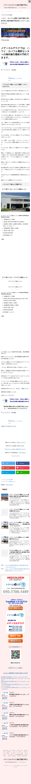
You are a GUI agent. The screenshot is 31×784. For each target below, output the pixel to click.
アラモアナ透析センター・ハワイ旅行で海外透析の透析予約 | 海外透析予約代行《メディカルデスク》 (19, 552)
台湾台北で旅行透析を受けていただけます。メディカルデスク (19, 705)
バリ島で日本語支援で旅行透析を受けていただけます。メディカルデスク (19, 725)
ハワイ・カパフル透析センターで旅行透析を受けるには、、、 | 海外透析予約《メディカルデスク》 (19, 524)
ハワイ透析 (25, 751)
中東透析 (8, 751)
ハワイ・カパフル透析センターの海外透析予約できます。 (19, 538)
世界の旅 (21, 452)
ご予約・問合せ (10, 754)
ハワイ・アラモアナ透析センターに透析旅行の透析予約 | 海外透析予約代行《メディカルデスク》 (19, 496)
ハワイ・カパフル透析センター (9, 481)
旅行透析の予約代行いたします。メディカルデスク (14, 676)
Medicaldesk (5, 750)
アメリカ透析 (6, 753)
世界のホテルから (21, 442)
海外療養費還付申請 (19, 754)
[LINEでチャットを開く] (15, 668)
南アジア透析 (19, 750)
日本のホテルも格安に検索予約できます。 (15, 449)
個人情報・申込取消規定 (22, 755)
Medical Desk (9, 484)
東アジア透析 (12, 750)
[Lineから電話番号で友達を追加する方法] (15, 673)
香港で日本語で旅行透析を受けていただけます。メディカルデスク (19, 715)
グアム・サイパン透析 (16, 751)
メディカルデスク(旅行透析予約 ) (15, 5)
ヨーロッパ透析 (20, 753)
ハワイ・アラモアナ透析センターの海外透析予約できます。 (19, 510)
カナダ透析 (13, 753)
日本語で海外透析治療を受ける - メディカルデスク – (15, 762)
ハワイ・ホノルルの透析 (7, 479)
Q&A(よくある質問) (12, 755)
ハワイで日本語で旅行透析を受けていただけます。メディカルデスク (19, 735)
